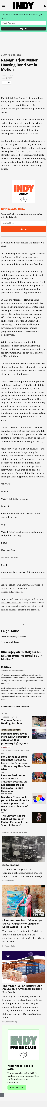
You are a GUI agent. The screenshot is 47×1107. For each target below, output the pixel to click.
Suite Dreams (10, 864)
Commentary (6, 794)
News (3, 753)
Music (3, 812)
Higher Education (9, 717)
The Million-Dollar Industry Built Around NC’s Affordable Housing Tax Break (22, 989)
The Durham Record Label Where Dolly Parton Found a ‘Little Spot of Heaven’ (14, 820)
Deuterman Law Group (19, 750)
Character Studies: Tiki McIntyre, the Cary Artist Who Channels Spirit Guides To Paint (22, 923)
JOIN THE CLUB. (17, 1088)
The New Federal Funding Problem (11, 722)
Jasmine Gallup (11, 1022)
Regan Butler (10, 946)
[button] (23, 206)
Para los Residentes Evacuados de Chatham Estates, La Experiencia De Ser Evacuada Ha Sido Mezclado (14, 783)
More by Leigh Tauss (10, 642)
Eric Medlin (9, 881)
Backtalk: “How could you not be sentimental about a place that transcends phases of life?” (15, 803)
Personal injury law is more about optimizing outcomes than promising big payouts (15, 738)
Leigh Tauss (8, 75)
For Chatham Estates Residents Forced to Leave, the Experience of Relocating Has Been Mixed (15, 763)
